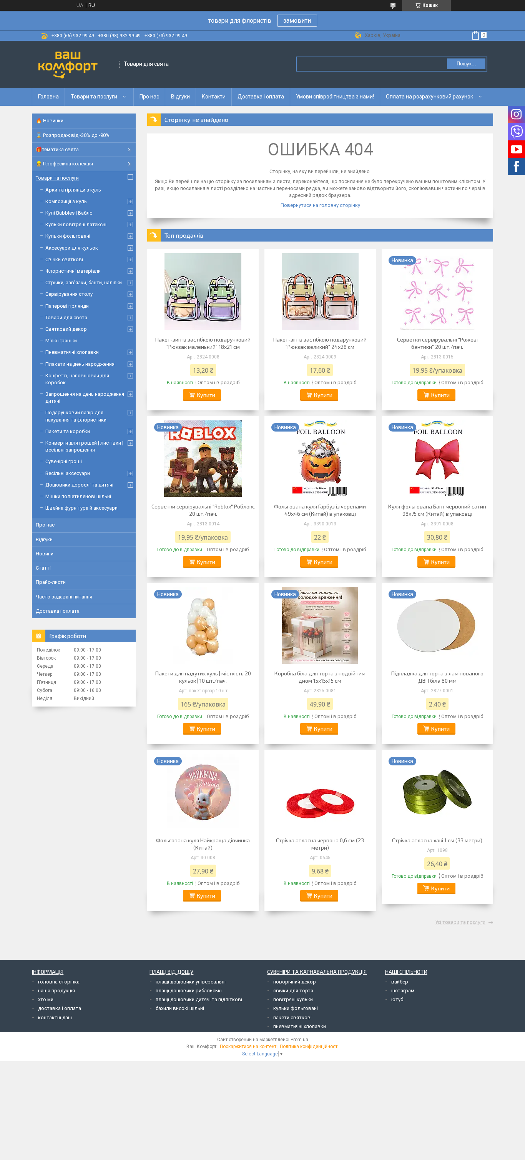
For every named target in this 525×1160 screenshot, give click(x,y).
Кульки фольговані (67, 236)
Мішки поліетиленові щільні (78, 496)
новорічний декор (294, 982)
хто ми (45, 999)
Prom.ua (299, 1039)
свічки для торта (293, 990)
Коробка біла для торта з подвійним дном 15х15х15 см (320, 677)
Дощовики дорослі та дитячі (79, 485)
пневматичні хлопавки (299, 1026)
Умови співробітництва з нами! (335, 96)
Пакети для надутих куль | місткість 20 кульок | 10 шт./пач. (203, 677)
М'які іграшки (61, 340)
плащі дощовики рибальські (189, 990)
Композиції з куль (66, 201)
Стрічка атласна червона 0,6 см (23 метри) (320, 844)
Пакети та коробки (67, 431)
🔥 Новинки (49, 120)
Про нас (149, 96)
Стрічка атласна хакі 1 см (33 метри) (437, 840)
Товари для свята (66, 317)
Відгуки (180, 96)
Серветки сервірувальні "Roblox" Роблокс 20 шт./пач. (203, 510)
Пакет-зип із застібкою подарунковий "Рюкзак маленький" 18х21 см (203, 343)
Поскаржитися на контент (248, 1046)
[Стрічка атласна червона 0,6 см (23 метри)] (320, 792)
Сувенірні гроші (63, 461)
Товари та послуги (94, 96)
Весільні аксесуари (67, 473)
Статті (43, 568)
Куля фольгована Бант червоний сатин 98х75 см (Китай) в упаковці (437, 510)
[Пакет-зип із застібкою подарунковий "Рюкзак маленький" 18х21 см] (203, 291)
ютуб (397, 999)
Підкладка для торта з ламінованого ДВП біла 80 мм (437, 677)
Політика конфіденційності (309, 1046)
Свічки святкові (64, 259)
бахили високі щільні (180, 1008)
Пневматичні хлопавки (72, 352)
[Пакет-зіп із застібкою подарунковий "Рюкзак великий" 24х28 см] (320, 291)
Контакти (214, 96)
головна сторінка (59, 982)
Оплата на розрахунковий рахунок (429, 96)
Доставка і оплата (261, 96)
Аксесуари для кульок (71, 248)
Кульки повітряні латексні (75, 224)
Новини (44, 554)
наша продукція (56, 990)
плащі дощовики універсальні (191, 982)
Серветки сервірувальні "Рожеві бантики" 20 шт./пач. (437, 343)
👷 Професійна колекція (64, 164)
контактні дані (55, 1017)
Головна (48, 96)
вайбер (399, 982)
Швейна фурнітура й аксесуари (81, 508)
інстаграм (402, 990)
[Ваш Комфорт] (76, 64)
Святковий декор (66, 329)
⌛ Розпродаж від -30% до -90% (73, 135)
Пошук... (466, 64)
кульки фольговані (295, 1008)
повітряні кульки (293, 999)
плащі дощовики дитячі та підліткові (199, 999)
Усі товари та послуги (460, 922)
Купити (206, 395)
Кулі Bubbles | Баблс (68, 213)
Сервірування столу (69, 294)
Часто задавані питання (64, 597)
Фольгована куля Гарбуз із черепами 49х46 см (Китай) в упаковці (320, 510)
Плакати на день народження (80, 364)
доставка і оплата (59, 1008)
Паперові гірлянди (67, 306)
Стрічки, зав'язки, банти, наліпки (83, 282)
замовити (297, 20)
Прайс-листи (51, 582)
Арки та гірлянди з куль (73, 190)
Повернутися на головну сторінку (320, 205)
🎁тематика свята (57, 149)
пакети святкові (292, 1017)
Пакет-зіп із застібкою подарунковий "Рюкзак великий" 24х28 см (320, 343)
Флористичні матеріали (73, 271)
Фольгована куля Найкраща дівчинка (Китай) (203, 844)
